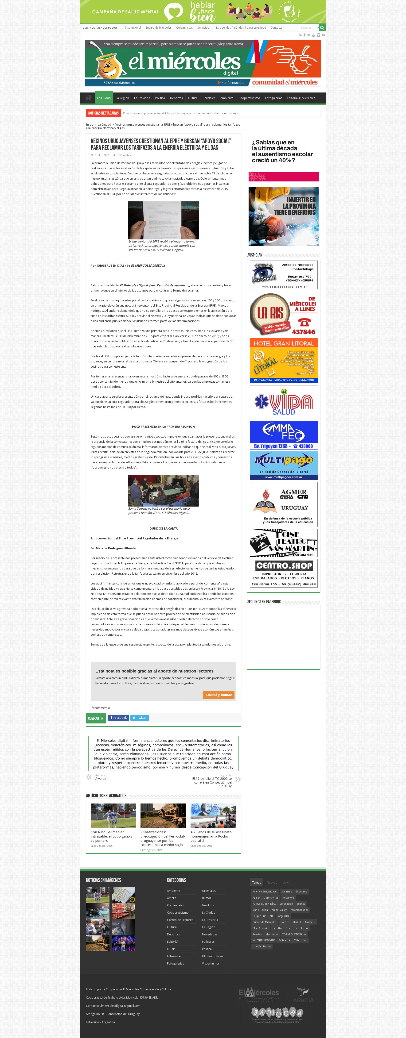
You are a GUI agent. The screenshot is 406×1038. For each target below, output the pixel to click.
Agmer (256, 897)
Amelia (171, 898)
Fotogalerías (273, 98)
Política (160, 98)
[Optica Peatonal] (284, 274)
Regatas (257, 934)
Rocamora (288, 897)
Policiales (209, 98)
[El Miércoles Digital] (203, 62)
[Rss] (300, 35)
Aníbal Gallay (279, 909)
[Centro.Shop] (284, 573)
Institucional (133, 27)
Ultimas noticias (212, 956)
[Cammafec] (284, 435)
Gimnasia (286, 891)
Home (89, 97)
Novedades (210, 934)
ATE (271, 916)
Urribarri (310, 922)
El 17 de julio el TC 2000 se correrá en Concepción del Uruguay (212, 781)
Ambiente (226, 98)
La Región (122, 98)
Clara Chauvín (261, 928)
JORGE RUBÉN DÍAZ (264, 903)
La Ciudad (104, 98)
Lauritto (277, 928)
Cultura (193, 98)
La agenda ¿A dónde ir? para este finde (241, 27)
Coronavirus (271, 897)
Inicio (90, 124)
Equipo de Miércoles (159, 27)
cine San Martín (262, 946)
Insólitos (208, 905)
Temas (256, 882)
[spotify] (323, 35)
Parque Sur (259, 916)
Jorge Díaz (283, 916)
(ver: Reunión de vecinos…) (169, 285)
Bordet (285, 922)
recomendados (299, 909)
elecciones (272, 934)
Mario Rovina (260, 909)
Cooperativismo (249, 98)
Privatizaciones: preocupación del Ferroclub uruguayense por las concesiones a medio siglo (181, 113)
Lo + (286, 882)
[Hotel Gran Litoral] (284, 360)
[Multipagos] (284, 465)
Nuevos (272, 882)
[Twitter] (309, 35)
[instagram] (318, 35)
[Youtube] (314, 35)
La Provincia (142, 98)
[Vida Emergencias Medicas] (284, 402)
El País (171, 949)
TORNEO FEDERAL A (294, 934)
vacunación (286, 903)
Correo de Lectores (180, 920)
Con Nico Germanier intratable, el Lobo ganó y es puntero (112, 836)
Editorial (172, 941)
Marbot (297, 922)
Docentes (291, 928)
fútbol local (300, 940)
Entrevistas (174, 956)
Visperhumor (210, 963)
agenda (301, 903)
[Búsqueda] (322, 27)
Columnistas (184, 27)
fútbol (304, 928)
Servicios (203, 27)
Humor (206, 898)
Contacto (276, 27)
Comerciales (175, 905)
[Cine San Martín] (284, 543)
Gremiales (209, 890)
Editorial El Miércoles (301, 98)
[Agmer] (284, 504)
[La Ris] (284, 313)
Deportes (176, 98)
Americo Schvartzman (265, 891)
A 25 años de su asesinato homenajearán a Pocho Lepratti (211, 836)
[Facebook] (304, 35)
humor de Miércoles (265, 922)
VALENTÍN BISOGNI (264, 940)
